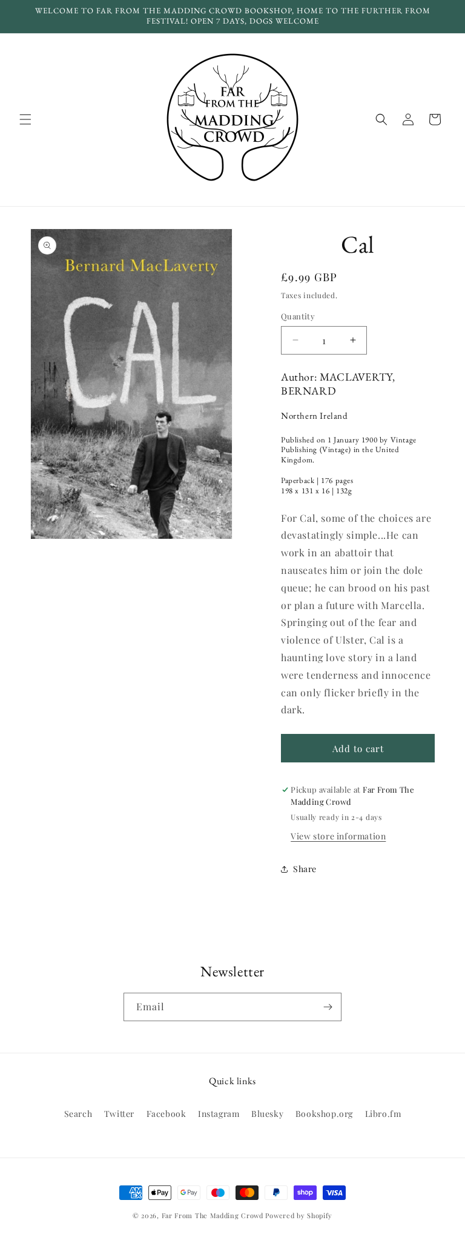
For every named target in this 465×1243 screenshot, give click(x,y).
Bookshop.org (324, 1113)
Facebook (166, 1113)
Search (78, 1113)
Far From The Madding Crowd (212, 1215)
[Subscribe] (327, 1007)
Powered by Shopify (298, 1215)
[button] (25, 119)
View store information (338, 836)
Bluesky (267, 1113)
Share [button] (305, 869)
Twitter (119, 1113)
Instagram (218, 1113)
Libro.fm (383, 1113)
